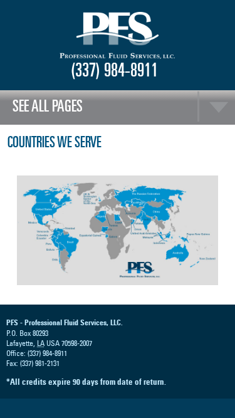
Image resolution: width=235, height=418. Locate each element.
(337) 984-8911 (114, 70)
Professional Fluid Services (117, 36)
